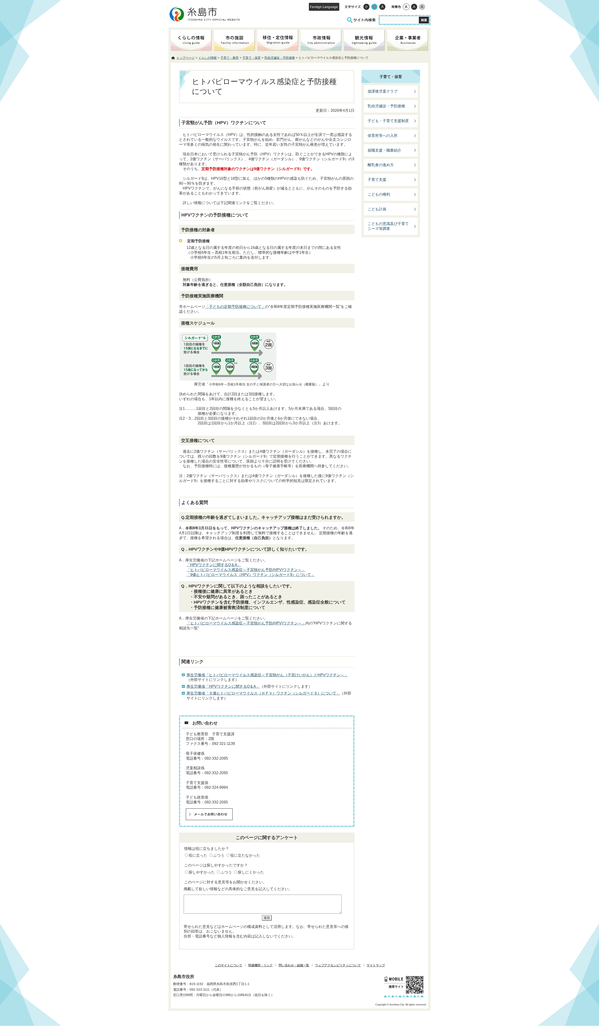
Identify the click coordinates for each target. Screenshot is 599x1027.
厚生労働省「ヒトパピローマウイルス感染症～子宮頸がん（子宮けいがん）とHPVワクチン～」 (267, 675)
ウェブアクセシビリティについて (338, 965)
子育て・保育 (251, 58)
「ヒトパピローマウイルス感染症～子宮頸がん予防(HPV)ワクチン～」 (245, 570)
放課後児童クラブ (383, 91)
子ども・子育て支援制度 (388, 121)
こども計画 (377, 209)
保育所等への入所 (383, 136)
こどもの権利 (379, 194)
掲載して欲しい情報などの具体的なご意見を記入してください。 (238, 889)
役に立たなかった (245, 855)
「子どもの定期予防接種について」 (235, 307)
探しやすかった (202, 872)
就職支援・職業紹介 (384, 150)
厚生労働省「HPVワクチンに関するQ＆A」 (223, 686)
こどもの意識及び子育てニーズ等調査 (388, 226)
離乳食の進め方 (381, 165)
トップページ (185, 58)
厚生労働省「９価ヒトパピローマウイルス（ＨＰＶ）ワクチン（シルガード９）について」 (263, 693)
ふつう (218, 855)
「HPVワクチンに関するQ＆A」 (213, 565)
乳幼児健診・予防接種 (279, 58)
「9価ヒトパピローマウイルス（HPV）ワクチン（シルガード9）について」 (250, 575)
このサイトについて (228, 965)
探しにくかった (251, 872)
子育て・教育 (229, 58)
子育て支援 (377, 180)
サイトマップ (376, 965)
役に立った (198, 855)
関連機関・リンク (260, 965)
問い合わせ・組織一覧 (294, 965)
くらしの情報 (207, 58)
